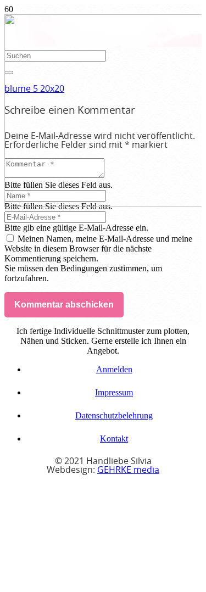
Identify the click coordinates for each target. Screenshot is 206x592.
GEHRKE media (128, 470)
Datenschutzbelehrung (114, 415)
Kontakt (114, 438)
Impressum (114, 392)
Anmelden (114, 369)
